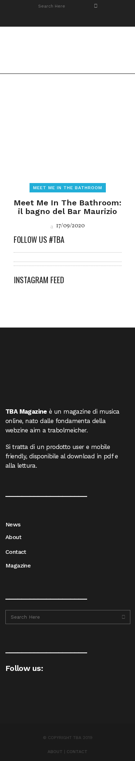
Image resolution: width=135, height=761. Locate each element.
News (13, 524)
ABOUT (55, 751)
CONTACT (77, 751)
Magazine (18, 565)
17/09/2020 (70, 226)
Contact (15, 551)
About (13, 537)
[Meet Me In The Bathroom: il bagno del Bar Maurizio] (67, 136)
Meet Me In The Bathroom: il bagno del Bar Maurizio (67, 207)
